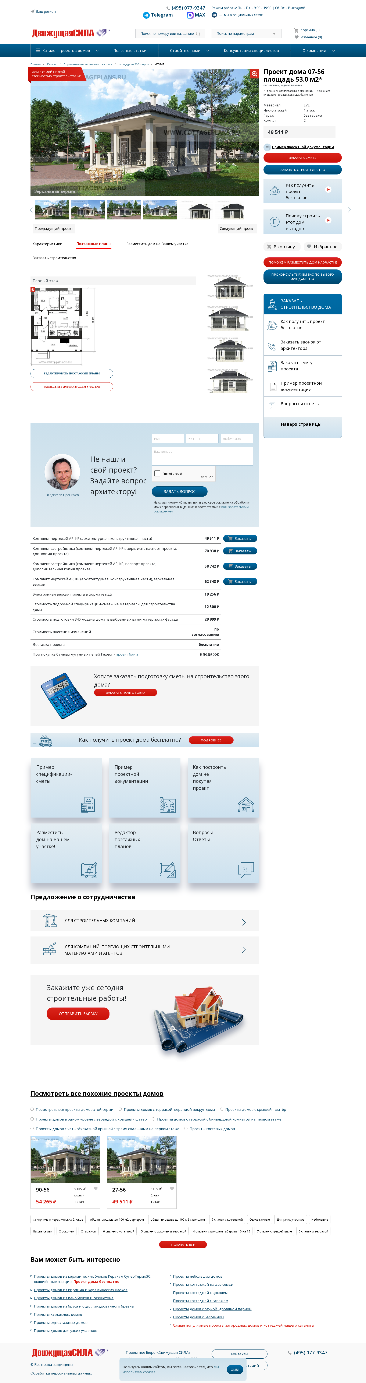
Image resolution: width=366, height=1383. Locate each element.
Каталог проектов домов (66, 50)
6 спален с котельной (118, 1231)
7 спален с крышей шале (274, 1231)
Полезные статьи (130, 50)
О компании (314, 50)
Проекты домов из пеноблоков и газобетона (74, 1297)
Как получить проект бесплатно (300, 191)
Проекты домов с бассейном (198, 1317)
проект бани (127, 654)
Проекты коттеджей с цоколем (200, 1292)
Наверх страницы (301, 424)
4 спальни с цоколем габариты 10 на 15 (221, 1231)
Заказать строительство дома (306, 304)
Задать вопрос (179, 491)
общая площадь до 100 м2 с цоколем (178, 1219)
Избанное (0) (311, 37)
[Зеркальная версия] (144, 132)
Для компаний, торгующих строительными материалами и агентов (117, 950)
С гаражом (88, 1231)
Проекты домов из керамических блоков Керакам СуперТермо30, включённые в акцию (92, 1279)
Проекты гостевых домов (212, 1128)
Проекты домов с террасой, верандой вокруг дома (169, 1109)
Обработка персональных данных (61, 1373)
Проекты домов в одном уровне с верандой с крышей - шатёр (91, 1119)
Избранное (325, 247)
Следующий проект (237, 228)
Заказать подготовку (125, 692)
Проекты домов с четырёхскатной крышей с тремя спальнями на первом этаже (107, 1128)
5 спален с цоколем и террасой (163, 1231)
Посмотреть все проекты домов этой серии (75, 1109)
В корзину (284, 247)
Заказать (243, 538)
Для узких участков (291, 1219)
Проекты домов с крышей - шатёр (255, 1109)
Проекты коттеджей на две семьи (203, 1284)
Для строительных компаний (99, 920)
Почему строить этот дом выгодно (303, 222)
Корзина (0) (310, 30)
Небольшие (319, 1219)
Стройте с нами (185, 50)
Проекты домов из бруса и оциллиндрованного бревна (84, 1306)
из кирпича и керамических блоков (58, 1219)
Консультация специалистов (251, 50)
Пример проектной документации (303, 147)
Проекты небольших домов (197, 1276)
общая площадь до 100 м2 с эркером (117, 1219)
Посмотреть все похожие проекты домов (97, 1093)
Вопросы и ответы (300, 403)
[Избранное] (97, 1195)
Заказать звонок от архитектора (301, 345)
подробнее (211, 740)
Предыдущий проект (54, 228)
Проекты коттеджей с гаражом (200, 1300)
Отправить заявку (78, 1013)
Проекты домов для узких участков (65, 1330)
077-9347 (188, 7)
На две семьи (42, 1231)
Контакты (239, 1353)
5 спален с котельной (227, 1219)
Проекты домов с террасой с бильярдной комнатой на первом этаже (219, 1119)
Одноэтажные (260, 1219)
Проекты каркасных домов (58, 1314)
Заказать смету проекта (296, 366)
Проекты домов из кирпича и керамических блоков (81, 1289)
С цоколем (66, 1231)
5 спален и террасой (313, 1231)
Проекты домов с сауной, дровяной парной (212, 1308)
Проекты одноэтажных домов (60, 1322)
